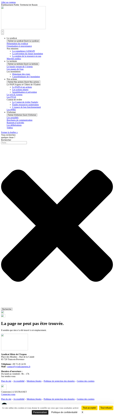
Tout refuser (106, 408)
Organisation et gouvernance (19, 46)
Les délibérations (14, 125)
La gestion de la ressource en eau (26, 56)
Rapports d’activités (15, 122)
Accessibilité (18, 381)
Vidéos (10, 127)
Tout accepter (89, 408)
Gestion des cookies (85, 381)
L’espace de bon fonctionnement (26, 107)
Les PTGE (11, 97)
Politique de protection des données (59, 381)
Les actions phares (20, 89)
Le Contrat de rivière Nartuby (25, 102)
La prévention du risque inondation (27, 53)
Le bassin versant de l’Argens (20, 66)
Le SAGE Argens (14, 94)
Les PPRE (11, 109)
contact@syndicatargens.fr (18, 366)
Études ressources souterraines (25, 104)
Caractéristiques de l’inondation (26, 76)
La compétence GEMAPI (23, 51)
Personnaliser (40, 412)
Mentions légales (34, 381)
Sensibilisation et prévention (24, 92)
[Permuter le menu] (2, 32)
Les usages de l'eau (15, 69)
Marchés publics (14, 58)
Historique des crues (21, 74)
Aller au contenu (8, 2)
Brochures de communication (19, 120)
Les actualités (12, 117)
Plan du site (6, 381)
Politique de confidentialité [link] (64, 412)
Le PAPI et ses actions (22, 87)
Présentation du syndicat (17, 43)
